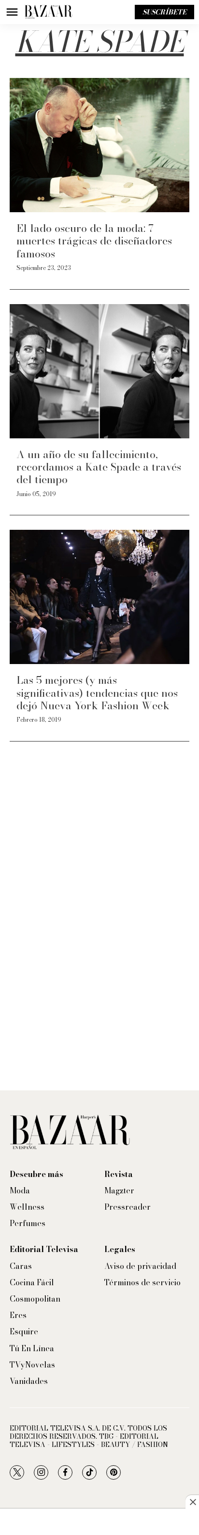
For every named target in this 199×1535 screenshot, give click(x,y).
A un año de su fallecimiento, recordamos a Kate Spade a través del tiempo (98, 467)
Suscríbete (164, 12)
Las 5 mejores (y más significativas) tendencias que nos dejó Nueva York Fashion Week (97, 693)
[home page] (48, 12)
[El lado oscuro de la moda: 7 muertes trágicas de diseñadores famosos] (99, 145)
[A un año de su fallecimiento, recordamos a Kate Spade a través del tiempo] (99, 371)
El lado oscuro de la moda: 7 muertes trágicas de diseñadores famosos (94, 241)
